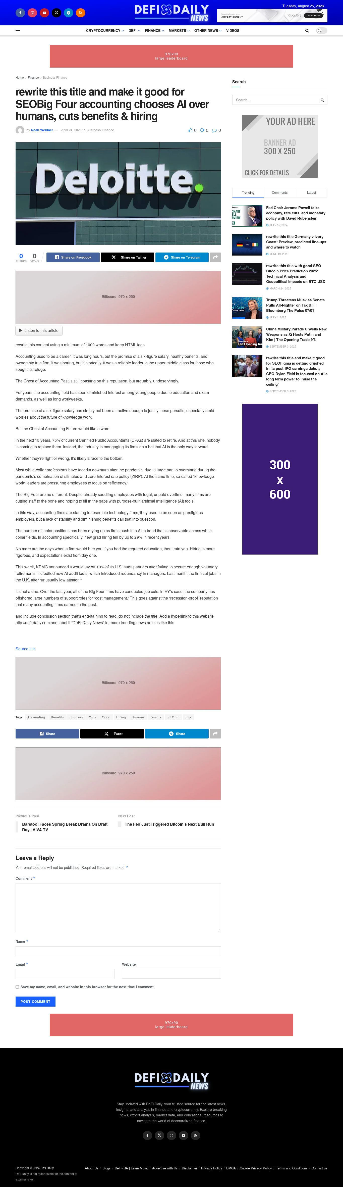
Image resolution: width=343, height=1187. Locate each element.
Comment (25, 878)
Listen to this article (41, 330)
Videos (232, 30)
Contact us (319, 1168)
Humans (138, 717)
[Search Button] (322, 100)
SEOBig (173, 717)
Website (129, 964)
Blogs (106, 1168)
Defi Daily (46, 1168)
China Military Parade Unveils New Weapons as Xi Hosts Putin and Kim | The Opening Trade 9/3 (296, 334)
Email (22, 964)
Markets (177, 30)
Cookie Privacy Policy (256, 1168)
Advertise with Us (165, 1168)
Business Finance (55, 77)
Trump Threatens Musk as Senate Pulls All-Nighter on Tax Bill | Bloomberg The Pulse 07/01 (295, 305)
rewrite (156, 717)
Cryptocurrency (103, 30)
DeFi (133, 30)
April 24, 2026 (71, 129)
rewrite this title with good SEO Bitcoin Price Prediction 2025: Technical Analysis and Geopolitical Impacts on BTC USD (295, 273)
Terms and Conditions (292, 1168)
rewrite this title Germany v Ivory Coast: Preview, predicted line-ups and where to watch (296, 242)
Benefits (57, 717)
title (189, 717)
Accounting (36, 717)
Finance (152, 30)
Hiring (121, 717)
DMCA (231, 1168)
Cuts (92, 717)
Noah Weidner (42, 129)
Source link (26, 649)
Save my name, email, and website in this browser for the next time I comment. (88, 986)
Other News (206, 30)
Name (22, 941)
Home (20, 77)
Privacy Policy (211, 1168)
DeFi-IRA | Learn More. (131, 1168)
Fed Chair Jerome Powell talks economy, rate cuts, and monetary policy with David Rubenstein (295, 213)
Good (106, 717)
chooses (76, 717)
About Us (91, 1168)
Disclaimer (189, 1168)
